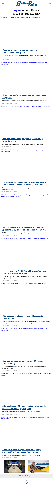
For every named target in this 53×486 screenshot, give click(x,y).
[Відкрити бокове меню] (2, 3)
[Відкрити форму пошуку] (50, 3)
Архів (17, 10)
